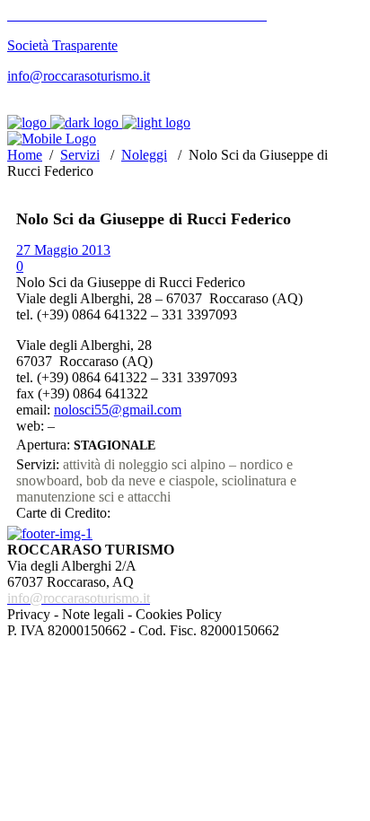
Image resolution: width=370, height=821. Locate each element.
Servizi (80, 154)
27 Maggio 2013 (63, 250)
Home (24, 154)
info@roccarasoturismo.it (78, 75)
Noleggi (144, 154)
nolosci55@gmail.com (117, 409)
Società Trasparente (62, 45)
